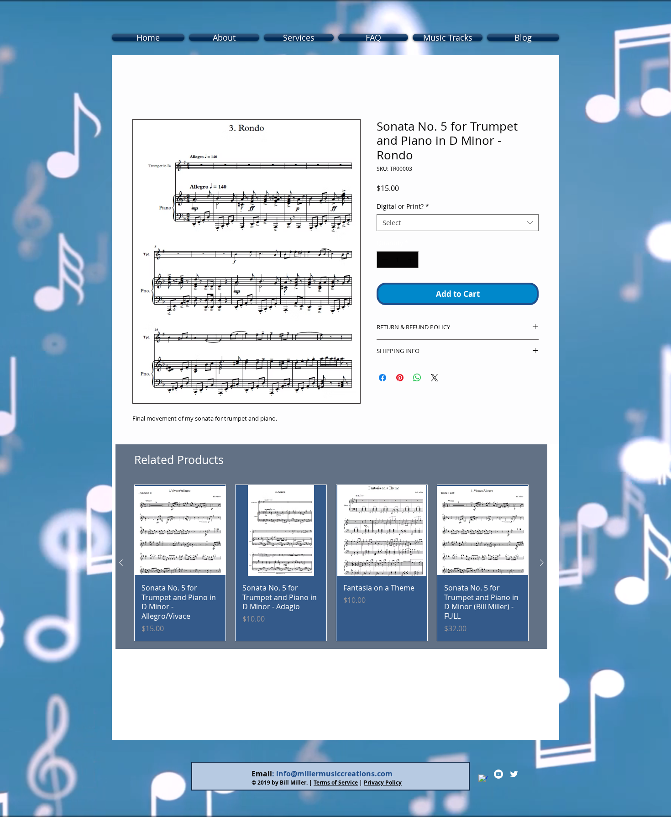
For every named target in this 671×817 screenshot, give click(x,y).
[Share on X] (434, 379)
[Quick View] (180, 532)
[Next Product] (541, 564)
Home (142, 88)
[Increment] (411, 261)
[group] (331, 564)
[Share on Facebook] (382, 379)
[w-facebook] (483, 780)
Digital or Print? (403, 208)
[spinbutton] (397, 261)
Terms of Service (336, 784)
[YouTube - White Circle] (498, 775)
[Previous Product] (120, 564)
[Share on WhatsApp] (417, 379)
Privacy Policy (383, 784)
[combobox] (458, 224)
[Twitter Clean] (514, 775)
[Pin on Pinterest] (399, 379)
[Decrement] (383, 261)
